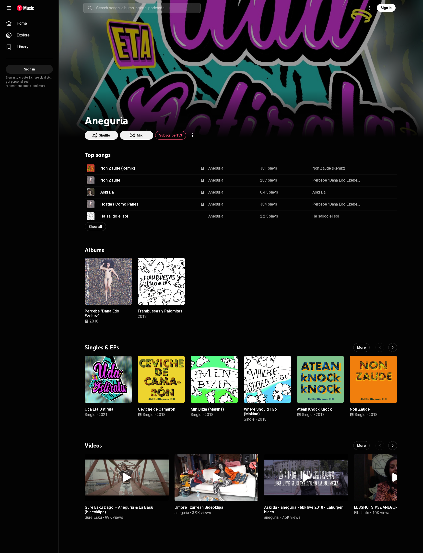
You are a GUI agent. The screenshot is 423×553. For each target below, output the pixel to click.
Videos (93, 445)
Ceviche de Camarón (156, 409)
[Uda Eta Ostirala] (108, 379)
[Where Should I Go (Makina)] (267, 379)
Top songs (98, 154)
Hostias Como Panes (119, 204)
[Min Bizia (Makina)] (214, 379)
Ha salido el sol (114, 216)
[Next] (392, 347)
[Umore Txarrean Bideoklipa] (216, 477)
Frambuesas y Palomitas (160, 311)
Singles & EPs (102, 347)
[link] (29, 23)
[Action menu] (192, 135)
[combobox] (148, 8)
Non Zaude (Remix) (117, 168)
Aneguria (215, 168)
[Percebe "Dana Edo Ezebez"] (108, 281)
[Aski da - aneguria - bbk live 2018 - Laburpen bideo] (306, 477)
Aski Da (107, 192)
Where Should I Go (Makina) (260, 411)
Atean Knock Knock (314, 409)
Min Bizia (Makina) (207, 409)
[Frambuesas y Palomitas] (161, 281)
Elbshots (361, 512)
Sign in (386, 8)
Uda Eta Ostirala (99, 409)
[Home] (25, 8)
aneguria (182, 512)
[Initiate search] (90, 8)
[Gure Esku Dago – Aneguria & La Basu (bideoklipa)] (127, 477)
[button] (90, 168)
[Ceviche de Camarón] (161, 379)
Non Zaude (110, 180)
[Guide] (9, 8)
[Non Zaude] (373, 379)
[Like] (368, 168)
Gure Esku (93, 517)
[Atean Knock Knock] (320, 379)
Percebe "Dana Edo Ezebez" (336, 180)
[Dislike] (378, 168)
